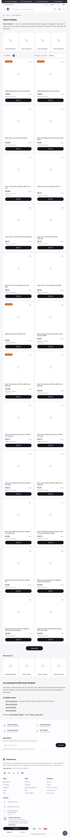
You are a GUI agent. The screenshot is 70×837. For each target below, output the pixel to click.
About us (49, 782)
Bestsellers (6, 787)
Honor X (32, 715)
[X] (13, 773)
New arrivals (6, 782)
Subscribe (61, 745)
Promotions (6, 784)
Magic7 (21, 715)
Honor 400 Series (11, 701)
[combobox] (57, 55)
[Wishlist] (55, 9)
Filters (8, 55)
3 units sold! (14, 195)
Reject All (9, 832)
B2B (64, 4)
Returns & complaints (31, 787)
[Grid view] (14, 55)
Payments (27, 784)
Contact (49, 784)
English (52, 4)
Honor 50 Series (11, 710)
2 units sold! (46, 342)
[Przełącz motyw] (58, 4)
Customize (22, 832)
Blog (4, 793)
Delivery (27, 782)
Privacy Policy (12, 824)
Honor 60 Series (11, 707)
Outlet (4, 790)
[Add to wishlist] (30, 62)
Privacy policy (51, 793)
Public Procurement (52, 787)
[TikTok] (18, 773)
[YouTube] (22, 773)
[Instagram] (9, 773)
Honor (8, 15)
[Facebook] (4, 773)
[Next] (63, 42)
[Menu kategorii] (4, 9)
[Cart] (59, 9)
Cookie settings (29, 793)
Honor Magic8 (13, 715)
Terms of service (51, 790)
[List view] (16, 55)
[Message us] (65, 833)
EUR (46, 4)
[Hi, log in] (64, 9)
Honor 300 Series (11, 704)
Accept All (16, 828)
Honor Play (39, 715)
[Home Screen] (8, 9)
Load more (34, 648)
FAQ (26, 790)
